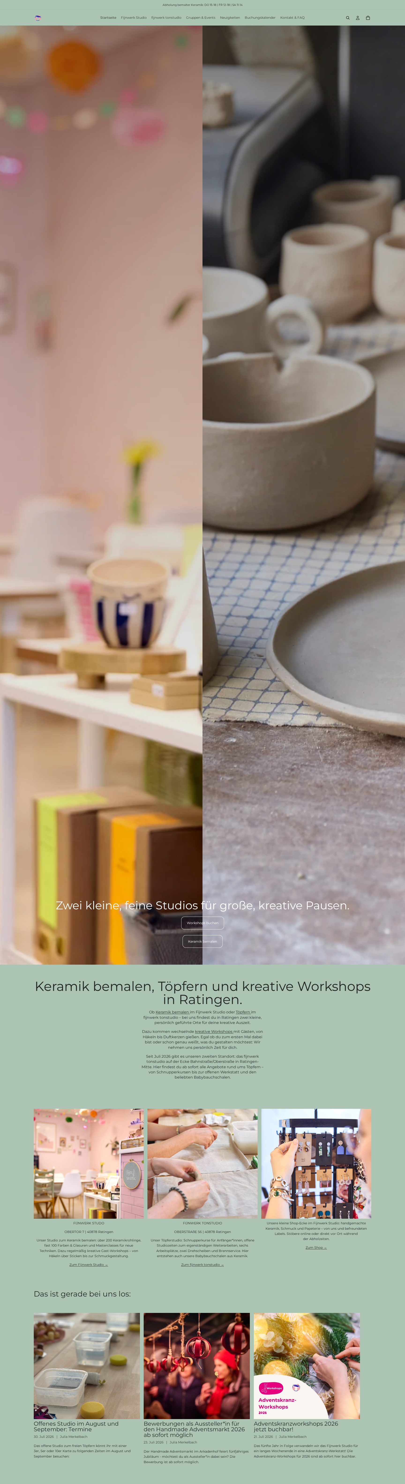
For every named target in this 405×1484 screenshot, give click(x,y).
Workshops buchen (202, 923)
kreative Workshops (214, 1031)
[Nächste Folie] (366, 1389)
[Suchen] (348, 18)
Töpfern (243, 1012)
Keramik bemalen (202, 941)
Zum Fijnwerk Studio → (88, 1265)
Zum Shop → (316, 1247)
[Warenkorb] (368, 18)
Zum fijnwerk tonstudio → (202, 1265)
